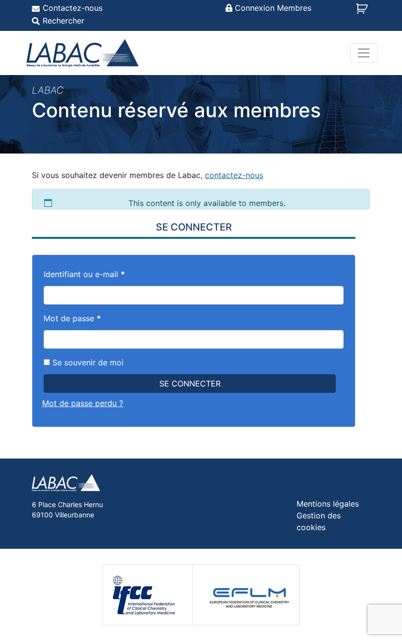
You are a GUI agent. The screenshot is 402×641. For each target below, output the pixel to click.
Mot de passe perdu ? (82, 403)
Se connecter (190, 383)
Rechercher (63, 21)
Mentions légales (328, 504)
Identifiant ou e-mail (84, 274)
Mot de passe (72, 318)
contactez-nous (234, 175)
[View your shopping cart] (363, 12)
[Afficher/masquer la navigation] (363, 53)
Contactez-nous (72, 8)
